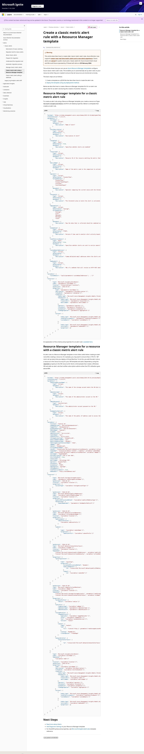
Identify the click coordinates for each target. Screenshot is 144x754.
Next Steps (123, 39)
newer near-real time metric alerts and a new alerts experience (72, 58)
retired (53, 61)
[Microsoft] (3, 15)
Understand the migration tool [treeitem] (14, 61)
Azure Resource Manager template (79, 68)
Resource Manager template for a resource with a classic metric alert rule (130, 35)
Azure (62, 27)
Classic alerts (69, 27)
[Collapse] (24, 25)
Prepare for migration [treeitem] (12, 58)
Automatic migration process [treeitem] (14, 64)
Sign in (140, 14)
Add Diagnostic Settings (54, 726)
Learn (45, 27)
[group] (72, 225)
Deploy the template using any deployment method (62, 83)
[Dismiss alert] (140, 3)
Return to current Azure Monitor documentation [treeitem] (12, 34)
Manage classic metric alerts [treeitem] (14, 67)
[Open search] (135, 14)
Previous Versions (54, 27)
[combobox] (13, 29)
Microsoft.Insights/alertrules (81, 729)
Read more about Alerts (54, 724)
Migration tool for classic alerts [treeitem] (14, 52)
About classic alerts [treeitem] (11, 55)
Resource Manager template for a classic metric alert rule (129, 31)
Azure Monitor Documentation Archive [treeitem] (11, 39)
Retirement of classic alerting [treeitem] (14, 49)
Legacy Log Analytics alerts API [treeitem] (13, 80)
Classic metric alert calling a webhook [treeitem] (14, 76)
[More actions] (99, 27)
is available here (87, 342)
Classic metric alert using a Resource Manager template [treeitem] (14, 71)
